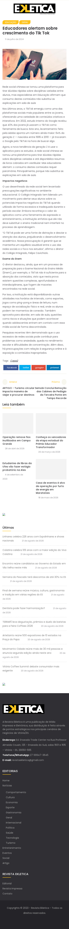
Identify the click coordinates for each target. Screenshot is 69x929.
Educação (10, 22)
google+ (39, 367)
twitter (25, 367)
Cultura (10, 797)
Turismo (10, 843)
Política (10, 827)
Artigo (6, 863)
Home (6, 780)
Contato (7, 893)
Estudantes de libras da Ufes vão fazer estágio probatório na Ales (17, 467)
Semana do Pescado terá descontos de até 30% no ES (34, 577)
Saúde (9, 832)
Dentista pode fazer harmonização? (24, 608)
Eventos (7, 853)
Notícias (7, 785)
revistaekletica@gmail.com (28, 760)
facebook (12, 367)
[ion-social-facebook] (31, 919)
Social (6, 858)
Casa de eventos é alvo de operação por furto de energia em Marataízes (50, 488)
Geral (25, 22)
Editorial (7, 883)
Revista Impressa (12, 888)
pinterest (54, 367)
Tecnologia (12, 837)
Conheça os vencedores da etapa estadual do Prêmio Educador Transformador (51, 442)
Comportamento (16, 792)
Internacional (13, 822)
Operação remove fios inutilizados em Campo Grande (17, 440)
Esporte (10, 807)
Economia (12, 802)
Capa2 (14, 360)
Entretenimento (12, 848)
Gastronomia (13, 812)
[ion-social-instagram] (37, 919)
